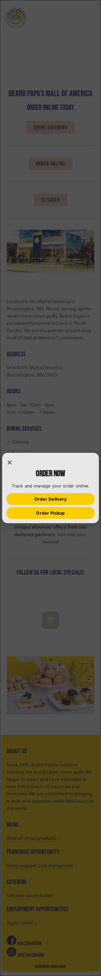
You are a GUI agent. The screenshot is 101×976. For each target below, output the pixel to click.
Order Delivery (50, 499)
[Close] (9, 462)
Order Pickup (50, 513)
